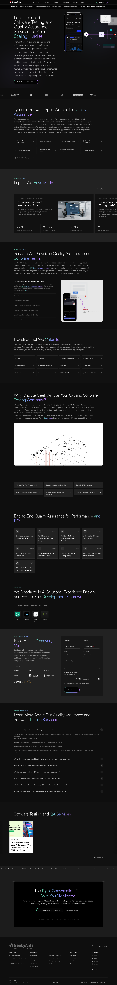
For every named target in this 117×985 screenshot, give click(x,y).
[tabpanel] (58, 614)
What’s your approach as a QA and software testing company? (37, 772)
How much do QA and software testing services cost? (33, 730)
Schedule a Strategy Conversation (49, 910)
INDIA (57, 982)
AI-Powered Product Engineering (17, 958)
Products (72, 961)
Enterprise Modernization (15, 961)
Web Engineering (53, 958)
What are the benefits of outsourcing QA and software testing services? (40, 785)
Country (66, 651)
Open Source (73, 958)
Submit (70, 690)
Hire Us (72, 963)
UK (54, 982)
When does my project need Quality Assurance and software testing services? (42, 759)
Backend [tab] (26, 605)
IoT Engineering (33, 963)
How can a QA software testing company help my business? (36, 765)
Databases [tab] (34, 605)
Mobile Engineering (34, 958)
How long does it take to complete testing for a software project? (38, 778)
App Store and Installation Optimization (26, 310)
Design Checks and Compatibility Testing (27, 305)
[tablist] (58, 605)
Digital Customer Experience (16, 963)
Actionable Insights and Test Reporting (55, 493)
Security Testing (19, 320)
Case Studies (73, 955)
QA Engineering (14, 6)
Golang (86, 868)
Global (93, 946)
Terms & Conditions (93, 982)
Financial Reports (103, 982)
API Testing (82, 6)
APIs (26, 290)
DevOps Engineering (54, 961)
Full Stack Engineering (54, 955)
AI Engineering (33, 955)
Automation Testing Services (42, 6)
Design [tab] (45, 605)
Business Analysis (34, 966)
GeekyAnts (47, 418)
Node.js (21, 868)
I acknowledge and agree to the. (77, 683)
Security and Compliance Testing (26, 492)
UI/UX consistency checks (39, 268)
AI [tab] (14, 605)
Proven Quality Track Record (85, 492)
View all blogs (97, 857)
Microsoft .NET (40, 868)
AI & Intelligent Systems (15, 955)
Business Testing (19, 296)
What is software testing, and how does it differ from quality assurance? (40, 791)
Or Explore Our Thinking (72, 910)
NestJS (27, 868)
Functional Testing (56, 6)
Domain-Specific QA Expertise (56, 485)
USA (51, 982)
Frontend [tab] (19, 605)
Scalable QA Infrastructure (84, 485)
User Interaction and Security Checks (26, 315)
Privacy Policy (85, 683)
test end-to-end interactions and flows (32, 286)
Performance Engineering (70, 6)
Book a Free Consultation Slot (25, 82)
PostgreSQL (111, 868)
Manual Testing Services (26, 6)
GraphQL (13, 868)
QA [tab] (40, 605)
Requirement (86, 651)
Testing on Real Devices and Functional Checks (29, 281)
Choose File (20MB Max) (72, 672)
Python (7, 868)
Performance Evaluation (21, 301)
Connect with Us (103, 946)
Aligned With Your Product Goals (26, 485)
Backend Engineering (35, 961)
